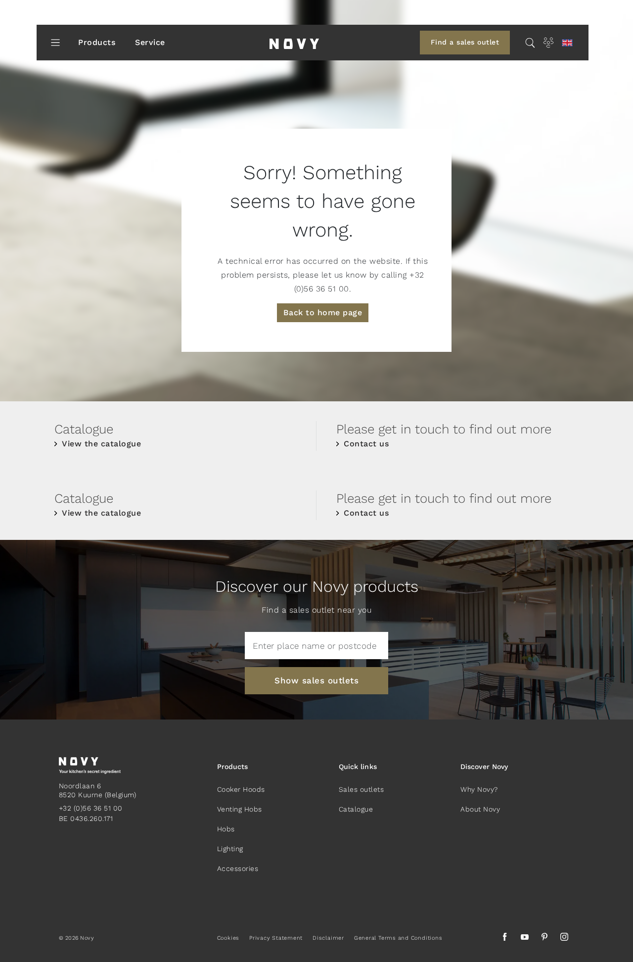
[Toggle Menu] (55, 42)
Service (150, 42)
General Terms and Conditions (398, 938)
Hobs (226, 829)
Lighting (230, 849)
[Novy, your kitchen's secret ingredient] (90, 765)
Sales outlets (361, 789)
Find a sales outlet (465, 42)
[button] (567, 43)
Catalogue (356, 809)
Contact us (366, 443)
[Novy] (294, 42)
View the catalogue (101, 443)
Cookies (228, 938)
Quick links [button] (358, 766)
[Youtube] (525, 938)
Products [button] (232, 766)
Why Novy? (479, 789)
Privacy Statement (276, 938)
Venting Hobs (239, 809)
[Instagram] (564, 938)
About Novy (480, 809)
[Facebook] (505, 938)
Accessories (238, 868)
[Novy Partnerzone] (548, 42)
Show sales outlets (316, 680)
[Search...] (530, 42)
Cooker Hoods (241, 789)
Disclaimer (328, 938)
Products (96, 42)
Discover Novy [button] (484, 766)
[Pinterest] (544, 938)
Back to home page (322, 312)
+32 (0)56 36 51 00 (91, 808)
